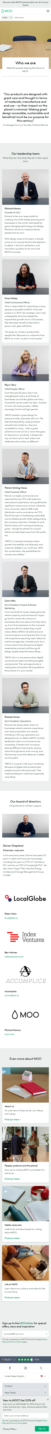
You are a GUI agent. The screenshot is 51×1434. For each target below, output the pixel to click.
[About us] (25, 1085)
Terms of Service (16, 1342)
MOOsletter (26, 1323)
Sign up (41, 1428)
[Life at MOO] (25, 1263)
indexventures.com (14, 956)
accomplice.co (12, 995)
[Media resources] (25, 1203)
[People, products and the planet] (25, 1144)
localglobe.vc (11, 917)
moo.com (9, 1034)
